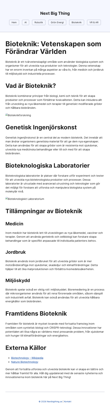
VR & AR (94, 22)
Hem (14, 22)
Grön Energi (57, 22)
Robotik (39, 22)
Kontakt (67, 401)
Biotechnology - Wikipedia (27, 357)
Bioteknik (77, 22)
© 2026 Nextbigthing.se (50, 401)
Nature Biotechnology (24, 361)
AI (25, 22)
